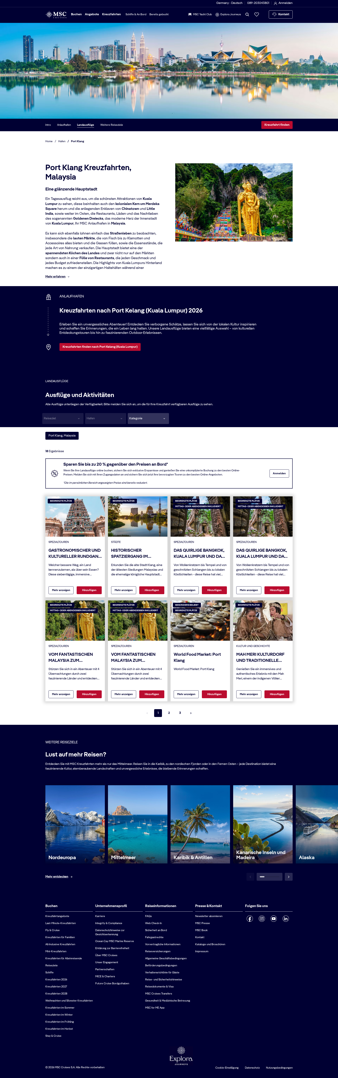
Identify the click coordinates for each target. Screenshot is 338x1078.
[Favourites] (257, 14)
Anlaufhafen (64, 125)
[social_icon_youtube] (274, 918)
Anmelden (279, 473)
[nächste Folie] (289, 877)
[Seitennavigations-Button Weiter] (191, 713)
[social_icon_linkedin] (285, 918)
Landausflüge (85, 125)
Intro (48, 125)
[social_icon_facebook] (250, 918)
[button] (148, 418)
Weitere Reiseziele (111, 125)
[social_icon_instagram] (262, 918)
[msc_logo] (55, 14)
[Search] (247, 14)
